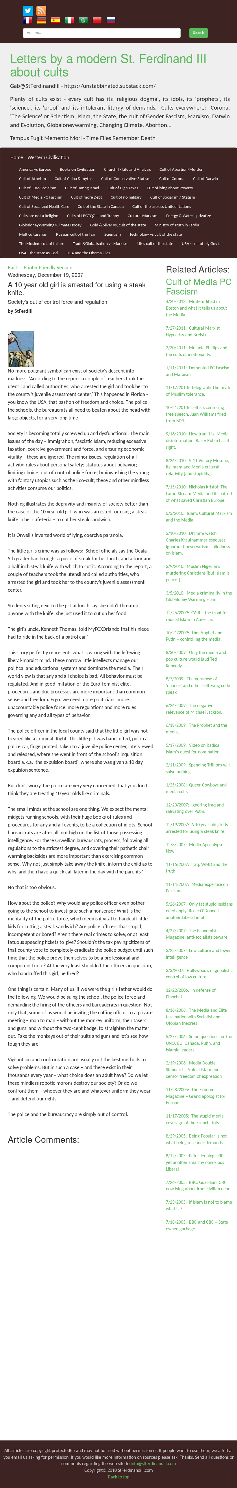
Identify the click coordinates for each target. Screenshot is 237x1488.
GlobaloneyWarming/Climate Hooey (50, 225)
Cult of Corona (171, 179)
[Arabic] (83, 20)
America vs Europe (35, 170)
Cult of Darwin (205, 179)
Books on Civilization (77, 170)
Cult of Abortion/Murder (181, 170)
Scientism (112, 234)
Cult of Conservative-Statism (126, 179)
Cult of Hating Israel (82, 188)
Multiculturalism (33, 234)
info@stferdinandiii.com (153, 1464)
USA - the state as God (38, 253)
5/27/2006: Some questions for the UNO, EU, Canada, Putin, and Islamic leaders (199, 1044)
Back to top (118, 1477)
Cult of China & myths (73, 179)
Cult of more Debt (86, 197)
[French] (27, 20)
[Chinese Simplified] (97, 20)
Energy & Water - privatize (188, 216)
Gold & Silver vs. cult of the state (118, 225)
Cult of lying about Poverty (170, 188)
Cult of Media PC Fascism (40, 197)
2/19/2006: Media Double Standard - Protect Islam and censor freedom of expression (194, 1070)
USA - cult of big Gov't (201, 244)
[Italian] (69, 20)
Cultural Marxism (143, 216)
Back (13, 268)
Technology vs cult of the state (155, 234)
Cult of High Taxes (123, 188)
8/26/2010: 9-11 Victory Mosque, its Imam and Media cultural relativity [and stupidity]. (197, 468)
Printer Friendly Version (49, 268)
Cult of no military (126, 197)
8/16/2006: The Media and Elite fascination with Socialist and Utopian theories (196, 1017)
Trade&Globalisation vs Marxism (101, 244)
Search (198, 33)
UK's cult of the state (155, 244)
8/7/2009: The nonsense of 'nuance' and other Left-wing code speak (198, 686)
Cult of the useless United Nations (161, 207)
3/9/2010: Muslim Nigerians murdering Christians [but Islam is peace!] (197, 573)
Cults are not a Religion (38, 216)
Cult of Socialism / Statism (172, 197)
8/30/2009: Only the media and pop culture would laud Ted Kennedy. (196, 659)
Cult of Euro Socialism (37, 188)
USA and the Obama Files (88, 253)
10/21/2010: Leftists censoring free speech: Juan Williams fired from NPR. (196, 415)
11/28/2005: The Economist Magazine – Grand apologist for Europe (195, 1097)
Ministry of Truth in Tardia (177, 225)
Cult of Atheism (32, 179)
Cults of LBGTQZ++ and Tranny (93, 216)
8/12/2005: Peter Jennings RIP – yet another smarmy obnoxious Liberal (196, 1163)
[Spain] (55, 20)
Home (16, 158)
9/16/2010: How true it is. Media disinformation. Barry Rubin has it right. (197, 441)
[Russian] (111, 20)
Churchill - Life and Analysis (127, 170)
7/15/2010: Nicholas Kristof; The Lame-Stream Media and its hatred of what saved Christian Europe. (199, 494)
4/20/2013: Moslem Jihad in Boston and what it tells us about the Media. (196, 308)
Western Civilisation (48, 158)
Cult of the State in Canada (101, 207)
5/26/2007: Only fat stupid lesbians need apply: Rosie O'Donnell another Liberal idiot (199, 911)
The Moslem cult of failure (41, 244)
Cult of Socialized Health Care (44, 207)
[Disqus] (80, 1219)
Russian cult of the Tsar (76, 234)
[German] (41, 20)
